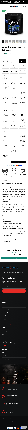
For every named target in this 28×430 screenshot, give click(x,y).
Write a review (14, 258)
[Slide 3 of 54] (10, 41)
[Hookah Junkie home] (10, 267)
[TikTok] (13, 342)
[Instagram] (3, 342)
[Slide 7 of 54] (24, 41)
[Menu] (1, 6)
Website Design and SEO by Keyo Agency (9, 421)
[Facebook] (6, 342)
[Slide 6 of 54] (20, 41)
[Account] (23, 6)
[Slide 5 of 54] (17, 41)
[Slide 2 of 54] (6, 41)
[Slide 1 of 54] (3, 41)
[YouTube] (10, 342)
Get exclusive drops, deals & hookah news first (14, 290)
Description (4, 180)
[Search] (27, 6)
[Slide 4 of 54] (13, 41)
